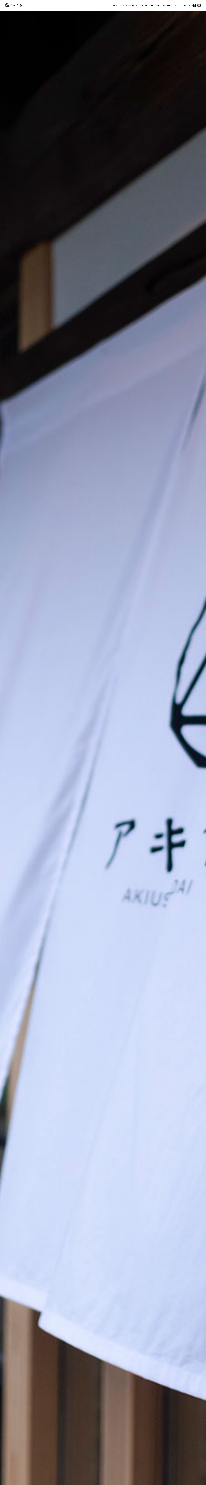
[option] (103, 742)
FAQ (175, 5)
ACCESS (166, 5)
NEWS (126, 5)
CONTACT (185, 5)
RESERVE (155, 5)
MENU (145, 5)
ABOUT (116, 5)
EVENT (135, 5)
